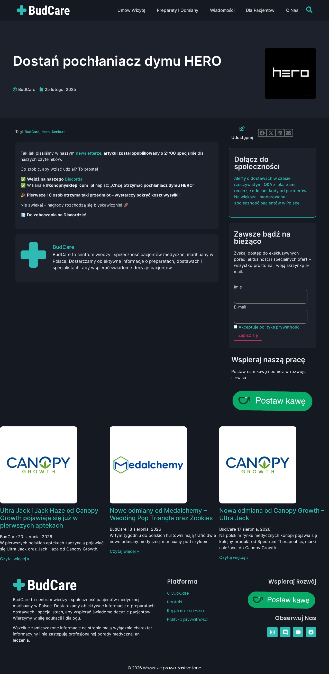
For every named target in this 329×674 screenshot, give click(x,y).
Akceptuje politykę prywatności (269, 327)
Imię (238, 287)
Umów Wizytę (131, 10)
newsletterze (88, 153)
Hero (46, 131)
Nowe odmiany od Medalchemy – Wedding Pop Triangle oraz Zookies (161, 514)
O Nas (292, 10)
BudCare (32, 131)
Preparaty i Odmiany (177, 10)
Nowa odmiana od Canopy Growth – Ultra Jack (271, 514)
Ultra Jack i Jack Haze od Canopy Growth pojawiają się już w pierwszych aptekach (49, 518)
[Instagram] (272, 632)
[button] (262, 133)
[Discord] (285, 632)
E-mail (240, 307)
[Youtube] (298, 632)
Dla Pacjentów (260, 10)
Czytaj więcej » (14, 558)
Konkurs (59, 131)
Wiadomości (222, 10)
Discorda (74, 179)
